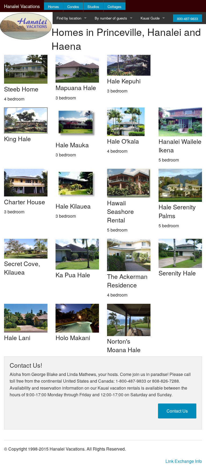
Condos (73, 6)
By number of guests (111, 18)
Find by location (69, 18)
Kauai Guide (150, 18)
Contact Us (177, 411)
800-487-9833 (187, 18)
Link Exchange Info (183, 461)
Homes (53, 6)
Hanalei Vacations (22, 6)
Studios (93, 6)
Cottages (115, 6)
